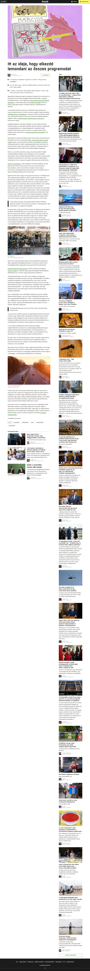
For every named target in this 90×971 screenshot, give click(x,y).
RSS (64, 961)
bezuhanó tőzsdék (35, 102)
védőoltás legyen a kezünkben (17, 114)
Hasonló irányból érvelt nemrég (18, 268)
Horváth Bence (14, 74)
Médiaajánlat (59, 961)
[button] (10, 422)
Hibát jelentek (22, 961)
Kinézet (75, 1)
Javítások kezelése (39, 961)
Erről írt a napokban (14, 164)
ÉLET (12, 75)
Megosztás (46, 75)
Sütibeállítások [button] (70, 961)
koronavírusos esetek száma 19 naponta (31, 118)
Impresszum (30, 961)
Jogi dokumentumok (49, 961)
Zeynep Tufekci (12, 271)
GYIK (17, 961)
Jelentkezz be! (85, 1)
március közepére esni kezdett (35, 132)
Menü (4, 1)
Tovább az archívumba (70, 955)
